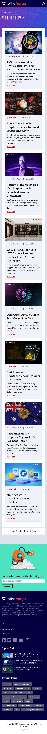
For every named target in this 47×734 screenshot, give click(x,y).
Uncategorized (9, 705)
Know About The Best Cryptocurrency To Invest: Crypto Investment (23, 127)
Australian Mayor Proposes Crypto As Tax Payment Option (22, 437)
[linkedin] (15, 640)
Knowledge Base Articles (33, 709)
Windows (7, 709)
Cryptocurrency (23, 688)
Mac (23, 697)
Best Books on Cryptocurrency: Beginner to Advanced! (23, 376)
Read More (11, 85)
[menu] (38, 3)
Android (7, 684)
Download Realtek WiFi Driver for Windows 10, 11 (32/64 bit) (26, 669)
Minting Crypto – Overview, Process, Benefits (18, 498)
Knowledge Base (10, 697)
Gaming (37, 688)
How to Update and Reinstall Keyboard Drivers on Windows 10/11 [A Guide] (28, 662)
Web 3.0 (38, 705)
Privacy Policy (7, 629)
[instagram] (27, 640)
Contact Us (6, 633)
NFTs (6, 701)
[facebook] (4, 640)
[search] (43, 4)
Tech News (17, 701)
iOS (29, 693)
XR (17, 709)
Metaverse (34, 697)
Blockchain (8, 688)
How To (6, 693)
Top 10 (28, 701)
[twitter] (9, 640)
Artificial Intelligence (22, 684)
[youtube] (21, 640)
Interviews (18, 693)
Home (4, 12)
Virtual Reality (25, 705)
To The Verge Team (15, 56)
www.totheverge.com (26, 724)
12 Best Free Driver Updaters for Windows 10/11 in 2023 (26, 655)
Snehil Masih (13, 118)
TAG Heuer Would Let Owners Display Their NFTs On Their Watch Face (23, 66)
